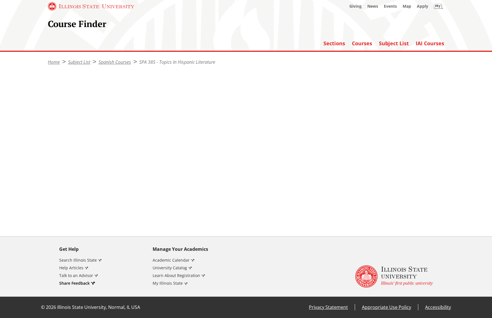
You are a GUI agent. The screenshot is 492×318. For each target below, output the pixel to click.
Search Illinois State (78, 260)
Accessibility (438, 307)
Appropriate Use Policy (386, 307)
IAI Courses (430, 43)
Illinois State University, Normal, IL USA (98, 307)
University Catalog (170, 267)
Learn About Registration (176, 275)
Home (54, 62)
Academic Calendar (171, 260)
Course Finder (77, 24)
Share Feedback (74, 283)
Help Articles (71, 267)
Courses (362, 43)
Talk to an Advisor (76, 275)
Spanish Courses (115, 62)
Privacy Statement (328, 307)
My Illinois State (168, 283)
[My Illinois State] (438, 6)
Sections (334, 43)
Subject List (394, 43)
